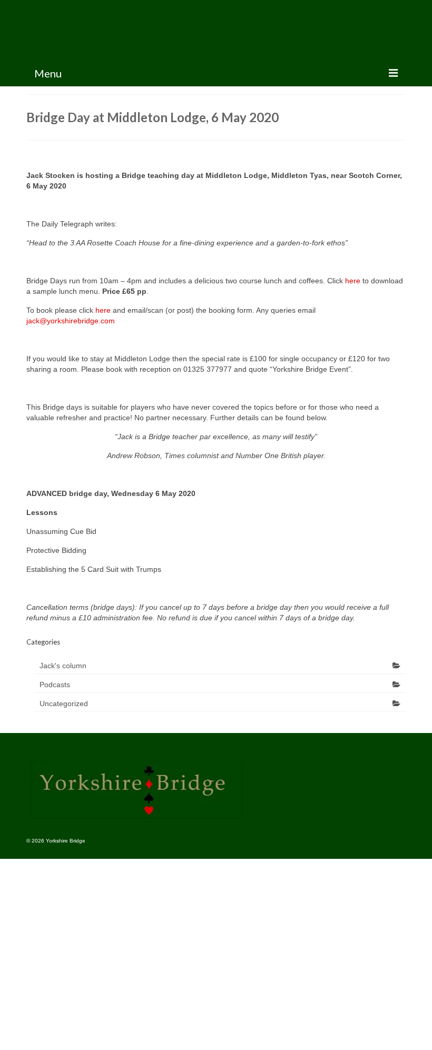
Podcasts (55, 684)
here (352, 280)
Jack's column (63, 665)
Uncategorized (64, 703)
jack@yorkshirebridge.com (70, 320)
